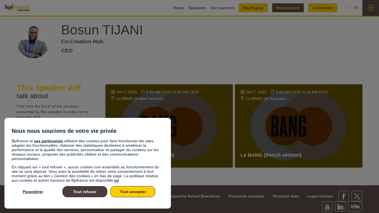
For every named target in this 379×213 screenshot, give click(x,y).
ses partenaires (48, 141)
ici (116, 180)
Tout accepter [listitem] (133, 191)
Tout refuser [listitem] (84, 191)
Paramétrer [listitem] (33, 191)
